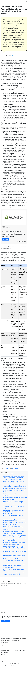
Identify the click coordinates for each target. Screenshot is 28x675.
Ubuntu (7, 657)
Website (3, 612)
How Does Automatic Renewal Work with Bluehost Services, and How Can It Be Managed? (15, 502)
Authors (16, 663)
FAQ (7, 468)
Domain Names (21, 650)
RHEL (14, 657)
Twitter (12, 663)
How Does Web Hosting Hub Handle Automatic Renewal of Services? (14, 494)
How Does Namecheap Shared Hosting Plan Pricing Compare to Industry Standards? (13, 532)
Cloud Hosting (4, 650)
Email (2, 608)
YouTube (8, 663)
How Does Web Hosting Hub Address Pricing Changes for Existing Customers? (14, 543)
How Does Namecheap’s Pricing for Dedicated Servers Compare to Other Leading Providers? (14, 536)
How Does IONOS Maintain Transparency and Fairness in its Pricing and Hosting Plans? (14, 555)
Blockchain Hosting (13, 650)
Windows (3, 659)
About (19, 663)
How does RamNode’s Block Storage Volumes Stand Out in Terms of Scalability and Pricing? (14, 547)
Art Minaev (8, 55)
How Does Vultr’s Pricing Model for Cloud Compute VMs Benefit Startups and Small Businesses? (13, 560)
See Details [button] (5, 239)
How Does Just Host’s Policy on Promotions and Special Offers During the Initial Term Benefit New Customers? (14, 490)
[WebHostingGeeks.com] (4, 636)
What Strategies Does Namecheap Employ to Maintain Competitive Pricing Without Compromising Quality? (14, 565)
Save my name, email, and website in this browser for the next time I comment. (14, 616)
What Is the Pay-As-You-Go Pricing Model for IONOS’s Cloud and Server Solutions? (14, 573)
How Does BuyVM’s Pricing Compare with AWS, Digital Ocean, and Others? (14, 523)
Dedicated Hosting (19, 648)
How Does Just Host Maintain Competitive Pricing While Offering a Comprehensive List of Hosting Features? (15, 551)
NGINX (17, 657)
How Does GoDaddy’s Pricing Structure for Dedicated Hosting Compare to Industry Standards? (13, 515)
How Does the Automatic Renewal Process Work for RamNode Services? (15, 498)
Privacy (9, 666)
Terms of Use (4, 666)
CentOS (2, 657)
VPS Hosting (12, 648)
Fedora (10, 657)
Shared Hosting (4, 648)
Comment (4, 588)
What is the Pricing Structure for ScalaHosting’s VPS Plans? (14, 570)
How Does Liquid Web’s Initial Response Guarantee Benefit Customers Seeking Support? (15, 485)
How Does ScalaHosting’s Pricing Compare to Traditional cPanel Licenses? (14, 519)
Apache (20, 657)
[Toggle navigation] (26, 2)
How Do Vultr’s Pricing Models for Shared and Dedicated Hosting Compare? (14, 539)
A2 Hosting (15, 468)
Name (3, 604)
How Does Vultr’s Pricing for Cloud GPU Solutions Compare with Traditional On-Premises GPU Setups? (15, 528)
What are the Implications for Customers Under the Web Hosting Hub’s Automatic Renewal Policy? (14, 506)
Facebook (3, 663)
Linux (24, 657)
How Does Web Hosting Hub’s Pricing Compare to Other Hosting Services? (14, 510)
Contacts (13, 666)
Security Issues (4, 652)
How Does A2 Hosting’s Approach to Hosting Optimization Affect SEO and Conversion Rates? (14, 482)
